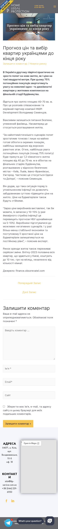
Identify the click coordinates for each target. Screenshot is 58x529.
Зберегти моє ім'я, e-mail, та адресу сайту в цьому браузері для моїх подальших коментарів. (27, 410)
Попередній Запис (29, 283)
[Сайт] (29, 395)
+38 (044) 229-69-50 (39, 6)
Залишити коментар (15, 63)
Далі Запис (29, 292)
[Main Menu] (54, 6)
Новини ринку (38, 63)
